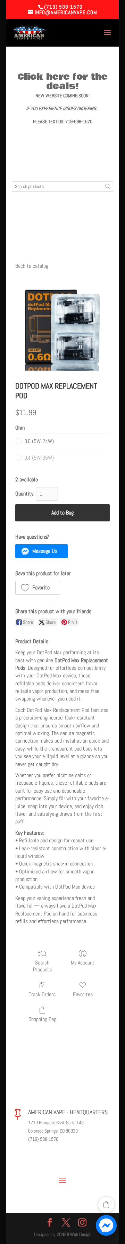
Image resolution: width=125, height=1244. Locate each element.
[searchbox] (62, 186)
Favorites (83, 994)
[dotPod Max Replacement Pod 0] (62, 324)
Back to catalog (31, 266)
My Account (82, 962)
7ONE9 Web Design (74, 1234)
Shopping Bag (42, 1019)
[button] (41, 551)
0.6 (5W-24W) (39, 441)
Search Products (42, 965)
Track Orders (42, 994)
